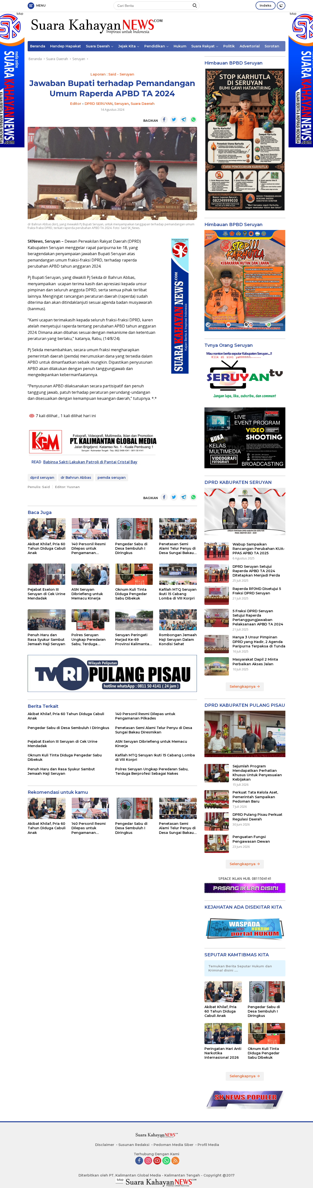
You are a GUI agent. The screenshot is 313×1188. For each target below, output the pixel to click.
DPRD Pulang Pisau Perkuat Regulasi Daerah (257, 816)
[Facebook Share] (164, 119)
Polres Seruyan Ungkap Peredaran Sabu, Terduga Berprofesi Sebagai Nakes (88, 639)
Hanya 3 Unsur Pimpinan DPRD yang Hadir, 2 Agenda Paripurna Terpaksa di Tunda (259, 641)
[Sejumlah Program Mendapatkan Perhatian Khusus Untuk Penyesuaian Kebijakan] (216, 773)
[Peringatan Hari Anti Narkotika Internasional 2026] (223, 1033)
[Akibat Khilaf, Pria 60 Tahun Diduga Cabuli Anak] (47, 528)
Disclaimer (104, 1145)
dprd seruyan (42, 477)
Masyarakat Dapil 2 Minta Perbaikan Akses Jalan (255, 661)
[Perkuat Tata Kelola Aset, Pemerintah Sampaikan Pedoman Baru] (216, 799)
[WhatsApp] (166, 1161)
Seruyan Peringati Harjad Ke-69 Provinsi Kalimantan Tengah (133, 639)
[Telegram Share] (183, 119)
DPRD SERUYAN (98, 103)
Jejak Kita (127, 46)
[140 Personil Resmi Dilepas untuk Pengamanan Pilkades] (90, 528)
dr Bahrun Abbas (76, 477)
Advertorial (250, 46)
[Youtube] (157, 1161)
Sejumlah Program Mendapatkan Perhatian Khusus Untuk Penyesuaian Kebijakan (257, 773)
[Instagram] (148, 1161)
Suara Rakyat (203, 46)
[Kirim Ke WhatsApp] (193, 119)
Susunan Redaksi (133, 1145)
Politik (229, 46)
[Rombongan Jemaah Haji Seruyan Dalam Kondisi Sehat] (178, 620)
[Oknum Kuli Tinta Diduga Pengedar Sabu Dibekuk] (134, 574)
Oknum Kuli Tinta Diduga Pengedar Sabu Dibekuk (131, 593)
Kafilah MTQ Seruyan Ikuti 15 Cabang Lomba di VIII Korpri (178, 593)
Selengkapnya (243, 686)
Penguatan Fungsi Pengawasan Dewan (251, 839)
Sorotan (272, 46)
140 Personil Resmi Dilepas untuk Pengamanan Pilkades (88, 548)
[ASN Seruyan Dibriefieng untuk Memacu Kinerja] (90, 574)
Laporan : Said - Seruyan (112, 74)
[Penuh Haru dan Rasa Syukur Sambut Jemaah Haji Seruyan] (47, 620)
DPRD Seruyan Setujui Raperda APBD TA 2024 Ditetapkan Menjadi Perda (256, 571)
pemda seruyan (112, 477)
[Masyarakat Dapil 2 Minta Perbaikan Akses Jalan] (216, 666)
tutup (20, 13)
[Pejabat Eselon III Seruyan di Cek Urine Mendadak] (47, 574)
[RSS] (175, 1161)
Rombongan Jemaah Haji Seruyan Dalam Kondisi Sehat (178, 639)
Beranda (37, 46)
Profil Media (208, 1145)
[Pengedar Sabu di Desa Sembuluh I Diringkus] (134, 528)
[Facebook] (139, 1161)
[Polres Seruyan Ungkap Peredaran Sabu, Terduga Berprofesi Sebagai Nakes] (90, 620)
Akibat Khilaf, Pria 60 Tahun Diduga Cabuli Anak (47, 548)
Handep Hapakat (65, 46)
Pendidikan (154, 46)
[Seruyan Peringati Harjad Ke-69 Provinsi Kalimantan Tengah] (134, 620)
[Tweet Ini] (174, 119)
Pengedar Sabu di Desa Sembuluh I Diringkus (131, 548)
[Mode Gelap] (281, 5)
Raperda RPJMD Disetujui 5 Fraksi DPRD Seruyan (257, 591)
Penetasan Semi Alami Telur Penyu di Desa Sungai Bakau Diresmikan (177, 548)
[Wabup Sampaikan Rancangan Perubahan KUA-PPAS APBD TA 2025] (216, 551)
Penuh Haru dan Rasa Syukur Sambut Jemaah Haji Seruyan (46, 639)
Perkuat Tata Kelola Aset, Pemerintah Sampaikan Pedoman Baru (255, 796)
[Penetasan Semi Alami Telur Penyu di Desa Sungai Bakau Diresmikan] (178, 528)
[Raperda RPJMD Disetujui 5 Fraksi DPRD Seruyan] (216, 596)
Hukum (180, 46)
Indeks (265, 5)
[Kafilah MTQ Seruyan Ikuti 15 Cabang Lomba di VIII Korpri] (178, 574)
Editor (75, 103)
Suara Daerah (98, 46)
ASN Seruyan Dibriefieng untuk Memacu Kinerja (87, 593)
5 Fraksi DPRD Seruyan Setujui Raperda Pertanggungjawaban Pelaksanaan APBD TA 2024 (258, 618)
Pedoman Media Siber (173, 1145)
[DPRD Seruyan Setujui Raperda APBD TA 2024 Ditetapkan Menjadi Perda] (216, 573)
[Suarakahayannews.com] (96, 25)
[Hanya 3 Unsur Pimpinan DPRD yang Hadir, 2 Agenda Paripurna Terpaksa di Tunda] (216, 644)
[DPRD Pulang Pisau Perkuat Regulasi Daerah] (216, 821)
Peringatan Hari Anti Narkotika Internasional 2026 (222, 1053)
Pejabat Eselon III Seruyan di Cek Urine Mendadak (46, 593)
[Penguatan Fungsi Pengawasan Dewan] (216, 844)
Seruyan (121, 103)
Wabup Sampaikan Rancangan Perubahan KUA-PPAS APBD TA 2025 (259, 548)
